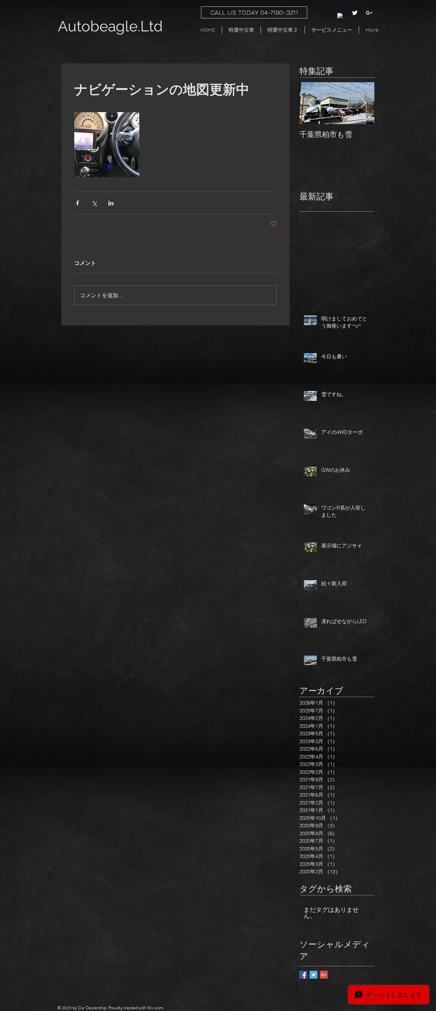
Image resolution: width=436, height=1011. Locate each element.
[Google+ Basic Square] (324, 975)
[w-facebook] (340, 16)
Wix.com (155, 1007)
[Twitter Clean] (355, 13)
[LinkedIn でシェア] (111, 203)
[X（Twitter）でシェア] (94, 203)
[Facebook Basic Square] (303, 975)
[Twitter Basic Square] (313, 975)
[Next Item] (363, 103)
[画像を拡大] (106, 144)
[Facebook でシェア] (77, 203)
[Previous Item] (310, 103)
